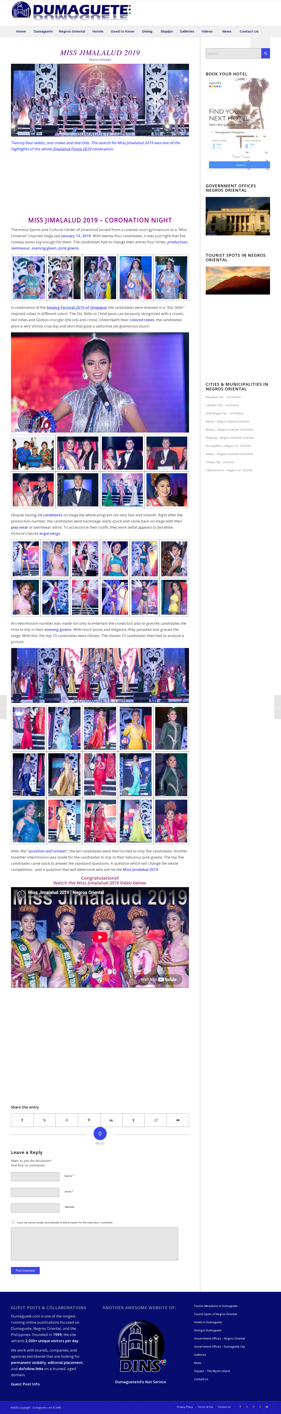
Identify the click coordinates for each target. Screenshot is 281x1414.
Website (69, 1206)
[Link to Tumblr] (260, 1406)
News (198, 1363)
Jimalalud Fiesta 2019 (72, 148)
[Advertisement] (100, 186)
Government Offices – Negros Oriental (219, 1338)
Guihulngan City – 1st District (224, 413)
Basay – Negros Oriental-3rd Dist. (228, 421)
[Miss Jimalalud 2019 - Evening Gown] (29, 728)
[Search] (260, 42)
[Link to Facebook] (240, 1406)
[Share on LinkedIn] (111, 1120)
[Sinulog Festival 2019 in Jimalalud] (3, 707)
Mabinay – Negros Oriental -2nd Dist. (230, 438)
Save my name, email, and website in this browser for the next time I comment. (65, 1222)
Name (69, 1176)
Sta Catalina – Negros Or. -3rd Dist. (228, 446)
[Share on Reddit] (156, 1120)
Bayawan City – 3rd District (223, 397)
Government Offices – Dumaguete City (219, 1346)
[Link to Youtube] (266, 1406)
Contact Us (201, 1379)
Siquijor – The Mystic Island (212, 1371)
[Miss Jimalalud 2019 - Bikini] (26, 559)
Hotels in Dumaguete (208, 1322)
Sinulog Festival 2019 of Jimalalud (76, 307)
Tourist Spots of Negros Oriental (215, 1314)
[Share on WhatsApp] (67, 1120)
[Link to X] (247, 1406)
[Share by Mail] (178, 1120)
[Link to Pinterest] (253, 1406)
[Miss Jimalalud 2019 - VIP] (33, 453)
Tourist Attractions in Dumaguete (216, 1306)
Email (69, 1191)
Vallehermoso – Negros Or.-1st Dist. (229, 470)
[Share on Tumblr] (133, 1120)
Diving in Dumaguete (208, 1330)
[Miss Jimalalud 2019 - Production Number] (29, 278)
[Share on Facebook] (22, 1120)
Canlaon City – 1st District (222, 405)
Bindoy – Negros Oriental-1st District (229, 429)
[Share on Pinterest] (89, 1120)
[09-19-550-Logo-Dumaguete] (71, 13)
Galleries (200, 1355)
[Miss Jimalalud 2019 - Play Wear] (26, 597)
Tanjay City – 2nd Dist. (220, 462)
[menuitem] (21, 31)
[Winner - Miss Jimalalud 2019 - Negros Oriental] (171, 821)
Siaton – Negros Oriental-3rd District (229, 454)
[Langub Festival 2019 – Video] (277, 707)
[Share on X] (45, 1120)
